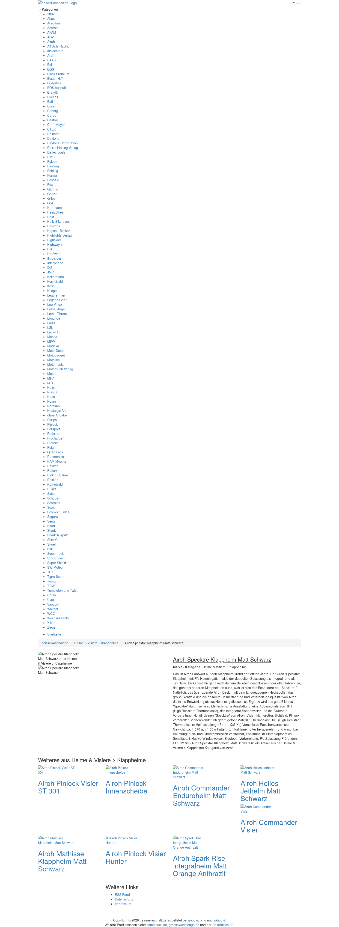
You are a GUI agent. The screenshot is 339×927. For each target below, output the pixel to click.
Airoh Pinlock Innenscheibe (126, 787)
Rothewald (55, 484)
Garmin (52, 189)
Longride (53, 318)
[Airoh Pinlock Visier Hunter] (124, 839)
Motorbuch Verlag (60, 369)
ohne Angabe (57, 415)
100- (50, 14)
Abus (51, 18)
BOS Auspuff (56, 87)
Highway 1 (54, 244)
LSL (50, 327)
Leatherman (56, 295)
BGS (50, 69)
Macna (52, 336)
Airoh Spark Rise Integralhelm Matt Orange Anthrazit (200, 865)
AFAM (51, 32)
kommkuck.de (157, 924)
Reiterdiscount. (223, 924)
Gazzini (52, 193)
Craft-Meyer (56, 124)
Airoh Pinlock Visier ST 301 (68, 787)
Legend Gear (57, 299)
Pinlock (52, 424)
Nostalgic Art (56, 410)
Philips (52, 419)
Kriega (52, 290)
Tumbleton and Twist (62, 590)
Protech (53, 442)
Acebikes (53, 23)
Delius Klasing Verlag (62, 147)
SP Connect (56, 558)
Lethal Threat (57, 313)
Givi (50, 203)
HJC (50, 249)
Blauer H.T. (55, 78)
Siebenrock (55, 553)
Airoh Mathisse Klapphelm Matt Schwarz (62, 861)
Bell (50, 64)
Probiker (53, 433)
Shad (51, 525)
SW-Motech (55, 567)
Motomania (55, 364)
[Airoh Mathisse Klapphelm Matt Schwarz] (56, 839)
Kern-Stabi (55, 281)
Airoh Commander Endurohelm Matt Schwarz (201, 795)
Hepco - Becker (58, 230)
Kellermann (55, 276)
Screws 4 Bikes (58, 512)
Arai (50, 55)
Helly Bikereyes (58, 221)
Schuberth (54, 498)
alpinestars (55, 50)
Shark (51, 530)
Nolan (51, 401)
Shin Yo (52, 539)
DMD (51, 156)
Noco (51, 396)
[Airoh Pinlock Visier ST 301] (56, 769)
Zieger (52, 627)
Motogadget (56, 355)
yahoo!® (220, 920)
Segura (52, 516)
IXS (49, 267)
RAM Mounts (56, 461)
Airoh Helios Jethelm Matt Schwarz (260, 790)
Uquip (51, 595)
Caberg (52, 110)
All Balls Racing (58, 46)
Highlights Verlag (59, 235)
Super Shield (56, 562)
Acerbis (52, 27)
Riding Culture (57, 475)
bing (203, 920)
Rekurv (52, 470)
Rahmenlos (55, 456)
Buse (51, 106)
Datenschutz (124, 899)
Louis (51, 323)
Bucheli (52, 97)
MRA (50, 378)
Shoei (51, 544)
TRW (51, 585)
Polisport (53, 429)
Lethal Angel (56, 309)
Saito (51, 493)
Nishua (52, 392)
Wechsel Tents (58, 618)
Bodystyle (54, 83)
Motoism (53, 359)
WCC (51, 613)
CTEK (51, 129)
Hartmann (54, 207)
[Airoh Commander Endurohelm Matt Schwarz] (191, 771)
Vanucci (53, 604)
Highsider (54, 240)
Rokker (52, 479)
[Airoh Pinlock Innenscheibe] (124, 769)
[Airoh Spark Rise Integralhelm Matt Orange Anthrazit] (191, 842)
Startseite (54, 634)
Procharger (55, 438)
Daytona (53, 138)
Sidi (50, 549)
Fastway (53, 166)
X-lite (50, 622)
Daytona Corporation (62, 143)
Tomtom (53, 581)
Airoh (51, 41)
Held (50, 216)
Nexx (51, 387)
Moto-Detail (55, 350)
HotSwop (53, 253)
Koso (51, 286)
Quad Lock (55, 452)
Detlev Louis (56, 152)
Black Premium (58, 73)
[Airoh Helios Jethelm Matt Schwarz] (259, 769)
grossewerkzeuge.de (184, 924)
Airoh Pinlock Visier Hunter (136, 857)
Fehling (52, 170)
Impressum (123, 903)
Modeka (53, 346)
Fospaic (53, 180)
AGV (50, 37)
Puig (50, 447)
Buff (50, 101)
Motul (51, 373)
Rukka (51, 489)
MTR (50, 382)
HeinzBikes (55, 212)
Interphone (55, 263)
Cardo (51, 115)
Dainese (53, 133)
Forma (52, 175)
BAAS (51, 60)
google (193, 920)
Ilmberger (54, 258)
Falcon (52, 161)
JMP (50, 272)
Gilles (51, 198)
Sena (51, 521)
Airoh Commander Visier (269, 826)
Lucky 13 (53, 332)
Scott (51, 507)
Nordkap (53, 406)
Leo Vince (54, 304)
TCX (50, 572)
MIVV (51, 341)
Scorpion (53, 502)
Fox (50, 184)
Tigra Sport (55, 576)
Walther (52, 608)
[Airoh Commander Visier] (259, 808)
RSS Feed (122, 894)
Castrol (52, 120)
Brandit (52, 92)
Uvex (51, 599)
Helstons (53, 226)
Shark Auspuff (57, 535)
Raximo (52, 466)
